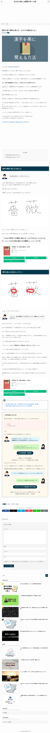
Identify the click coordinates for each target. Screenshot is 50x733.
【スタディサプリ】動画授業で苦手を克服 (25, 486)
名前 (5, 546)
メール (5, 551)
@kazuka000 (14, 66)
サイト (5, 556)
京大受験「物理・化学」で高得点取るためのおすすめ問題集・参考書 (22, 404)
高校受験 (17, 504)
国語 (8, 32)
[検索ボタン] (48, 1)
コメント (6, 529)
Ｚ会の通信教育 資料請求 (25, 452)
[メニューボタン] (1, 1)
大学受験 (12, 504)
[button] (5, 511)
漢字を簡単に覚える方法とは (13, 155)
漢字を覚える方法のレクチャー (13, 157)
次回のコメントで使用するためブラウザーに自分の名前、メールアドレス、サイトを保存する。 (24, 561)
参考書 (9, 504)
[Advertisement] (25, 13)
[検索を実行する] (46, 575)
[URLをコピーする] (44, 511)
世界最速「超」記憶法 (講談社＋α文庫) (21, 246)
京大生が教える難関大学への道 (25, 1)
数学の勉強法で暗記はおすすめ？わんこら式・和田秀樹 (19, 405)
